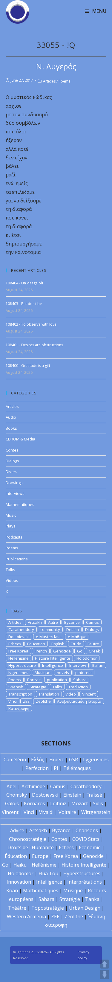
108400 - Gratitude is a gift (28, 365)
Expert (56, 759)
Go (79, 651)
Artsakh (35, 622)
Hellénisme (44, 864)
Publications (17, 559)
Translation (49, 694)
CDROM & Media (20, 439)
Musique (42, 672)
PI (56, 768)
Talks (10, 569)
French (41, 651)
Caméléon (15, 759)
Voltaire (67, 812)
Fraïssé (94, 795)
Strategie (38, 687)
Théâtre (17, 908)
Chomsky (16, 795)
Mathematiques (20, 504)
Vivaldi (46, 812)
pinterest (83, 672)
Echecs (14, 643)
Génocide (93, 856)
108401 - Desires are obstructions (34, 344)
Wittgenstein (95, 812)
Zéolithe (74, 916)
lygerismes (18, 672)
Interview (77, 665)
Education (36, 643)
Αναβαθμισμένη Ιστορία (79, 701)
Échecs (66, 847)
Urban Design (84, 908)
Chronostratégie (27, 839)
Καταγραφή (18, 708)
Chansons (87, 830)
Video (70, 694)
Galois (12, 803)
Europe (40, 856)
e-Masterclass (49, 636)
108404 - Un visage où (24, 283)
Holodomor (86, 658)
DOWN (104, 974)
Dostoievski (19, 636)
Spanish (15, 687)
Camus (92, 622)
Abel (11, 786)
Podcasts (14, 537)
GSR (73, 759)
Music (11, 515)
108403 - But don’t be (24, 303)
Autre (53, 622)
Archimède (33, 786)
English (58, 643)
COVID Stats (85, 839)
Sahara (80, 679)
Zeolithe (43, 701)
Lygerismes (96, 759)
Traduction (78, 687)
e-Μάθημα (77, 636)
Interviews (15, 493)
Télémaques (77, 768)
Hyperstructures (81, 873)
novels (63, 672)
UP (104, 964)
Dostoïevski (45, 795)
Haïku (20, 864)
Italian (97, 665)
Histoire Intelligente (52, 658)
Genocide (62, 651)
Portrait (34, 679)
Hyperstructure (22, 665)
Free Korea (18, 651)
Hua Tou (48, 873)
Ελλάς (37, 759)
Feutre (93, 643)
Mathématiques (40, 890)
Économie (90, 847)
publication (57, 679)
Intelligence (52, 665)
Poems (64, 81)
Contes (12, 450)
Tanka (92, 899)
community (50, 629)
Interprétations (84, 882)
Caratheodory (21, 629)
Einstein (72, 795)
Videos (12, 580)
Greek (94, 651)
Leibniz (58, 803)
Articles (49, 81)
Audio (11, 417)
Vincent (89, 694)
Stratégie (69, 899)
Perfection (37, 768)
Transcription (20, 694)
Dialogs (12, 460)
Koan (12, 890)
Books (11, 428)
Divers (11, 471)
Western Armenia (26, 916)
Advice (17, 830)
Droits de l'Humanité (30, 847)
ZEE (26, 701)
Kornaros (34, 803)
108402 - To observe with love (31, 324)
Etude (76, 643)
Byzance (72, 622)
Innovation (19, 882)
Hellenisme (18, 658)
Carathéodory (86, 786)
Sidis (98, 803)
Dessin (72, 629)
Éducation (16, 856)
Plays (11, 526)
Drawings (14, 482)
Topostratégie (47, 908)
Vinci (12, 701)
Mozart (79, 803)
